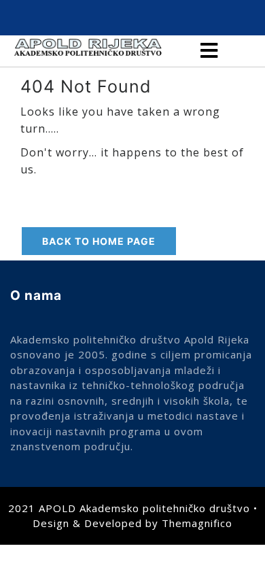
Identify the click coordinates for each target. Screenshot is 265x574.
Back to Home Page (99, 241)
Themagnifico (197, 523)
